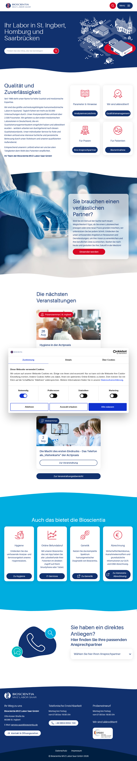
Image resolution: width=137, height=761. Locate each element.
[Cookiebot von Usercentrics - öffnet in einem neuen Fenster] (115, 352)
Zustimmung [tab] (28, 360)
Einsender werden (88, 251)
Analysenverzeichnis (85, 113)
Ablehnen (29, 407)
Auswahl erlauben (68, 407)
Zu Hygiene (19, 576)
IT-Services (52, 576)
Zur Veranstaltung (68, 462)
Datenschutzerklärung (112, 380)
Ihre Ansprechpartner (85, 150)
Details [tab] (68, 360)
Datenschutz (61, 751)
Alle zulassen (107, 407)
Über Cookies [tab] (108, 360)
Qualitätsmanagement (118, 113)
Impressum (76, 751)
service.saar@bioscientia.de (24, 725)
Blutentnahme (117, 150)
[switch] (53, 396)
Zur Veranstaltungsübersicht (68, 476)
